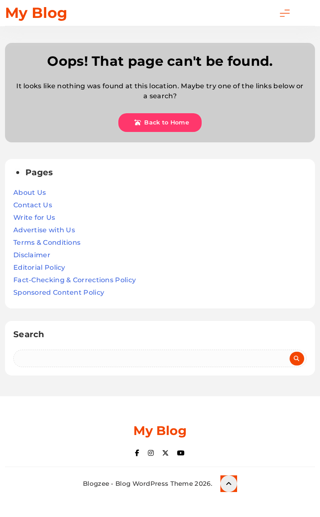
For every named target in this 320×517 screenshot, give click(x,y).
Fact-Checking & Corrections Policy (74, 280)
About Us (29, 192)
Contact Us (32, 205)
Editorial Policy (39, 267)
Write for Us (34, 217)
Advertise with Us (44, 230)
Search (29, 334)
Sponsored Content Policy (58, 292)
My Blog (36, 13)
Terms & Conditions (46, 242)
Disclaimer (31, 255)
